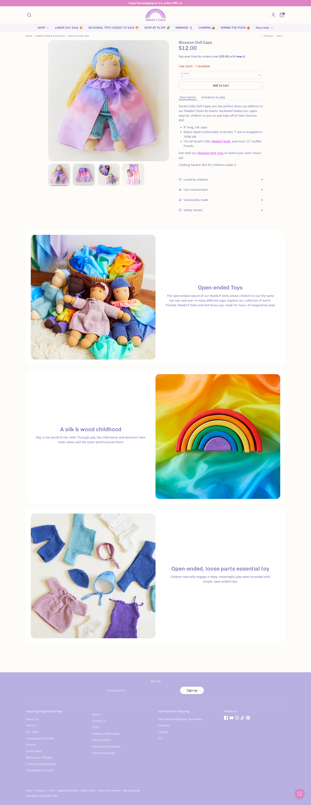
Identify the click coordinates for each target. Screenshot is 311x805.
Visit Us (31, 725)
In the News (34, 751)
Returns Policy (101, 740)
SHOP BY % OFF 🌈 (157, 28)
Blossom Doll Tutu (211, 153)
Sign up (192, 690)
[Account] (273, 15)
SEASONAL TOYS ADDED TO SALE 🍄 (113, 28)
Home (29, 35)
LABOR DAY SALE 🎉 (69, 28)
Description (188, 97)
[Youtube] (231, 718)
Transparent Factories (40, 738)
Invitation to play (213, 97)
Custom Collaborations (41, 764)
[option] (108, 102)
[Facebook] (226, 718)
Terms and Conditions (106, 746)
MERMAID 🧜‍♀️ (184, 28)
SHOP (42, 28)
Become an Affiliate (39, 757)
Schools (31, 745)
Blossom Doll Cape (79, 35)
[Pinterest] (248, 718)
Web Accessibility (103, 753)
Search (96, 714)
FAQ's (96, 727)
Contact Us (99, 721)
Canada (163, 732)
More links (263, 28)
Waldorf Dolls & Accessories (50, 35)
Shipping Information (106, 734)
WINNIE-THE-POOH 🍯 (235, 28)
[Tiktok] (242, 718)
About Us (32, 719)
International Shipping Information (180, 719)
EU (160, 738)
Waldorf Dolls (221, 141)
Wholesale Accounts (39, 770)
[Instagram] (237, 718)
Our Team (32, 732)
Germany (164, 725)
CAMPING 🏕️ (206, 28)
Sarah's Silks (51, 795)
